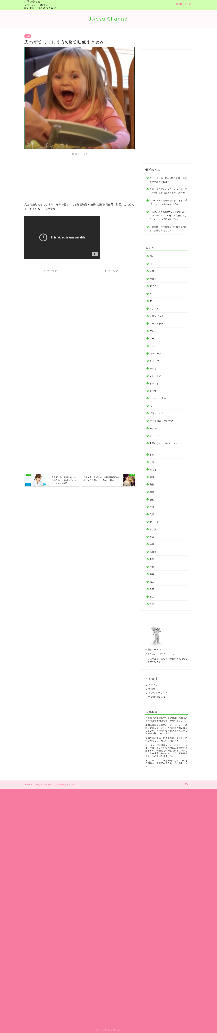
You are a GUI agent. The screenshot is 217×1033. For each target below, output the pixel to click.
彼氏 (152, 536)
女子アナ (154, 522)
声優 (152, 507)
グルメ (153, 331)
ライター (154, 436)
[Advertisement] (79, 177)
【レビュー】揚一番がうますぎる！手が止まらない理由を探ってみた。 (168, 202)
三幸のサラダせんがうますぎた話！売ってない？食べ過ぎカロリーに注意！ (168, 191)
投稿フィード (155, 689)
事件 (152, 454)
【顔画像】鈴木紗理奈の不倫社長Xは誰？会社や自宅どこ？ (168, 229)
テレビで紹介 (157, 376)
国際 (152, 492)
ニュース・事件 (158, 398)
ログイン (153, 685)
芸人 (152, 596)
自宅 (152, 589)
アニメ (153, 301)
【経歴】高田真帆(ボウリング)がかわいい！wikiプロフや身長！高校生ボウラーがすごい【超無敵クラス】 (168, 215)
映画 (152, 544)
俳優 (152, 477)
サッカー (154, 346)
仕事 (152, 462)
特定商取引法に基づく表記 (40, 8)
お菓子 (153, 279)
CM (151, 256)
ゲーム (153, 338)
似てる (153, 469)
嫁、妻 (153, 529)
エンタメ (154, 308)
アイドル (154, 293)
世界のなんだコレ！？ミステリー (165, 445)
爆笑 (28, 36)
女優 (152, 514)
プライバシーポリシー (37, 4)
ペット (153, 406)
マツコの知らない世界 (161, 421)
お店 (152, 271)
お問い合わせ (32, 1)
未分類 (153, 552)
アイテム (154, 286)
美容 (152, 574)
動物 (152, 484)
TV (151, 264)
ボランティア (157, 413)
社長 (152, 567)
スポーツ (154, 361)
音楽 (152, 604)
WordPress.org (156, 697)
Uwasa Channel (108, 19)
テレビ (153, 368)
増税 (152, 499)
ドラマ (153, 391)
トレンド (154, 383)
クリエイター (157, 323)
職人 (152, 581)
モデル (153, 428)
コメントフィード (157, 693)
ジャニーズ (155, 353)
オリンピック (157, 316)
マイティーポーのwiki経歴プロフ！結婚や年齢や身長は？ (168, 180)
